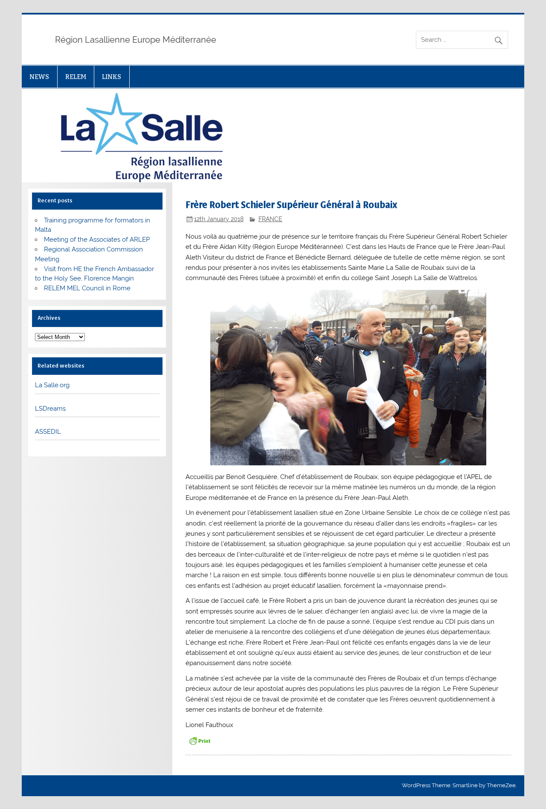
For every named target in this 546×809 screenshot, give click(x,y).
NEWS (39, 77)
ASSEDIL (48, 431)
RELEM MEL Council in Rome (87, 288)
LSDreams (50, 408)
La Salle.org (52, 385)
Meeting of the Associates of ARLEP (97, 239)
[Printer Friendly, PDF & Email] (200, 740)
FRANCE (270, 219)
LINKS (111, 77)
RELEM (75, 77)
